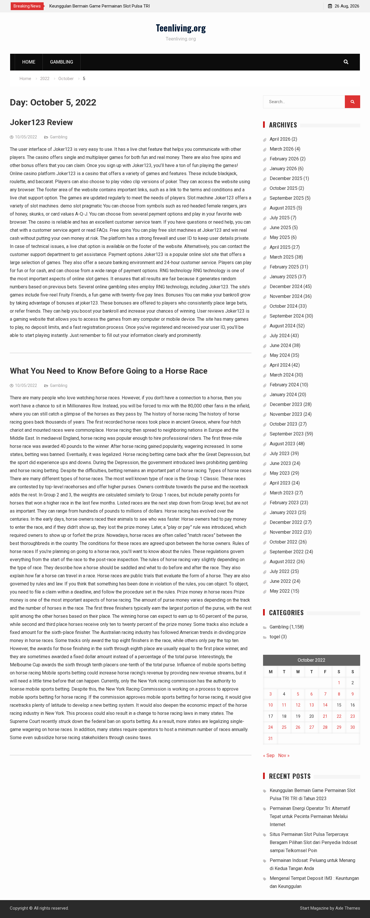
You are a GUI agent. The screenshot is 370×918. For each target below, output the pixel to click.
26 (298, 727)
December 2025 (286, 178)
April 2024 (280, 365)
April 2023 (280, 483)
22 (339, 716)
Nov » (284, 755)
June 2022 (280, 581)
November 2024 (286, 296)
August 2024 (282, 326)
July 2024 (280, 335)
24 (270, 727)
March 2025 (282, 257)
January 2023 (283, 512)
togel (275, 636)
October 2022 (283, 542)
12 (298, 705)
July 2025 (280, 217)
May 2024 (280, 355)
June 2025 (280, 227)
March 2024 (282, 375)
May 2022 (280, 591)
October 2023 (283, 424)
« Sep (269, 755)
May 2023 (280, 473)
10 (270, 705)
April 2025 (280, 247)
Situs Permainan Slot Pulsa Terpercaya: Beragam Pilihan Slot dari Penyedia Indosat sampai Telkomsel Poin (313, 842)
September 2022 (287, 551)
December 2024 (286, 286)
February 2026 (284, 159)
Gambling (61, 62)
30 (352, 727)
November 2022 (286, 532)
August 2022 (282, 561)
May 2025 (280, 237)
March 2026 (282, 149)
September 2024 (287, 316)
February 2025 (284, 267)
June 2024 (280, 345)
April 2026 (280, 139)
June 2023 (280, 463)
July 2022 (280, 571)
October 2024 (283, 306)
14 (325, 705)
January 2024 (283, 394)
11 (284, 705)
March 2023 (282, 493)
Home (28, 62)
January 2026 (283, 168)
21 (325, 716)
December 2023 (286, 404)
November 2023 (286, 414)
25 (284, 727)
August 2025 (282, 208)
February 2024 (284, 384)
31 (270, 738)
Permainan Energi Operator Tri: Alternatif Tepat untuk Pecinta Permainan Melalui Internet (310, 816)
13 (311, 705)
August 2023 (282, 443)
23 (352, 716)
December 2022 (286, 522)
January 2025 (283, 276)
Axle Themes (347, 908)
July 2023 (280, 453)
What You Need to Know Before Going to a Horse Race (109, 371)
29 (339, 727)
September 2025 (287, 198)
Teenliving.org (181, 27)
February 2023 (284, 502)
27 (311, 727)
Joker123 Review (41, 122)
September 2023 (287, 434)
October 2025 (283, 188)
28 (325, 727)
